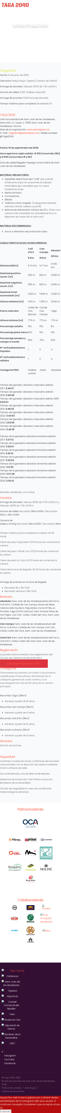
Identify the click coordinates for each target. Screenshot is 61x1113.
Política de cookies (11, 1088)
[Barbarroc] (30, 940)
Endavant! (5, 1111)
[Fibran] (15, 839)
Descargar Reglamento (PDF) (24, 663)
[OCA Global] (31, 823)
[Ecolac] (14, 930)
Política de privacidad (13, 1091)
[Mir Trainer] (30, 852)
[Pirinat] (30, 840)
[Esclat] (30, 907)
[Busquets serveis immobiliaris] (15, 867)
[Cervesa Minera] (14, 907)
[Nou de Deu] (30, 867)
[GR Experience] (46, 853)
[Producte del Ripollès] (30, 918)
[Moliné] (46, 867)
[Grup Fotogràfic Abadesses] (46, 918)
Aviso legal (30, 1088)
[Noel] (14, 918)
